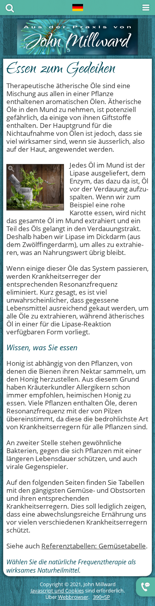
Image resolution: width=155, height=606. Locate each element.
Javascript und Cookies (57, 590)
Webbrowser (73, 596)
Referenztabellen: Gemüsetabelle (93, 545)
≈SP (101, 596)
